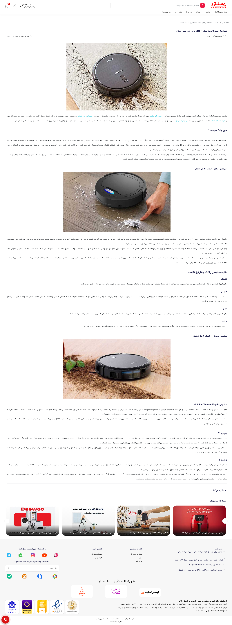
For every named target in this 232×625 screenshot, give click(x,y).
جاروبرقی (90, 116)
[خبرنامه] (8, 568)
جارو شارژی (81, 116)
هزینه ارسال (98, 557)
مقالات (217, 22)
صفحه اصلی (225, 22)
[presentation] (7, 521)
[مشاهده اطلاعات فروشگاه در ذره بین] (27, 606)
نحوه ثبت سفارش (96, 554)
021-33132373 (184, 552)
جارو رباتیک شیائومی (181, 120)
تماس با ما (178, 12)
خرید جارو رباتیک (156, 116)
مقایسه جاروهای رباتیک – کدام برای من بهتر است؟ (196, 22)
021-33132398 (200, 552)
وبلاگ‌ (198, 12)
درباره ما (189, 12)
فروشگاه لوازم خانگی (218, 120)
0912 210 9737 (216, 552)
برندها (207, 12)
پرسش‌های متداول (136, 554)
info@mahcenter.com (199, 564)
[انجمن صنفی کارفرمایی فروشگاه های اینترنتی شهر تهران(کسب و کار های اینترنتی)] (12, 606)
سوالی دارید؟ (166, 12)
